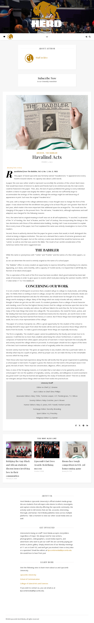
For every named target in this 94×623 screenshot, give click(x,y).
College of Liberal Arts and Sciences (34, 583)
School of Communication (30, 579)
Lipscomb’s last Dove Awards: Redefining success (44, 465)
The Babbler (51, 153)
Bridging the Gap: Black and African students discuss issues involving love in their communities (18, 468)
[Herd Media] (47, 16)
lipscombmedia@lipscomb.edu (60, 550)
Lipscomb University (28, 575)
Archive (40, 153)
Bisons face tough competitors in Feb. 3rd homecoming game (73, 465)
